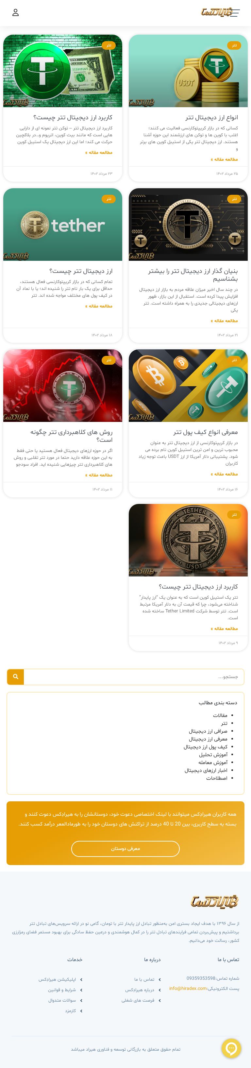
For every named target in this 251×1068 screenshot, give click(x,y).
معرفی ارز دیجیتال (208, 739)
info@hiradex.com (188, 989)
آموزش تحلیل (213, 755)
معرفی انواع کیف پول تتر (205, 432)
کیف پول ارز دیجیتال (205, 747)
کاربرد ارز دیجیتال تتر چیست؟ (72, 117)
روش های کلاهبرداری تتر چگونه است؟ (71, 436)
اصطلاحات (216, 778)
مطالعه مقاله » (224, 160)
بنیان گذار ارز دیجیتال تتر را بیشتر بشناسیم (193, 275)
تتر (224, 723)
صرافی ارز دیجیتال (208, 731)
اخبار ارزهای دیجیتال (206, 770)
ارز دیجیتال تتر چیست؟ (80, 271)
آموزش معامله (212, 762)
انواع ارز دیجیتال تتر (211, 117)
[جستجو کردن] (15, 677)
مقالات (220, 715)
